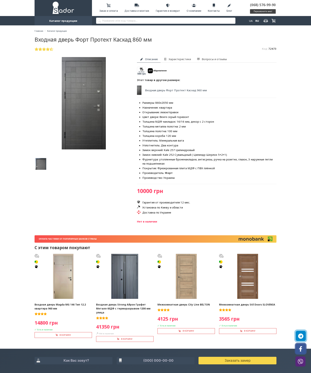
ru (257, 21)
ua (251, 21)
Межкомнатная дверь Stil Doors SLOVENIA (247, 304)
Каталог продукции (63, 21)
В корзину (65, 335)
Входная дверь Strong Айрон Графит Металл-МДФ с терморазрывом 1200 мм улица (123, 308)
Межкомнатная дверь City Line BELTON (183, 304)
